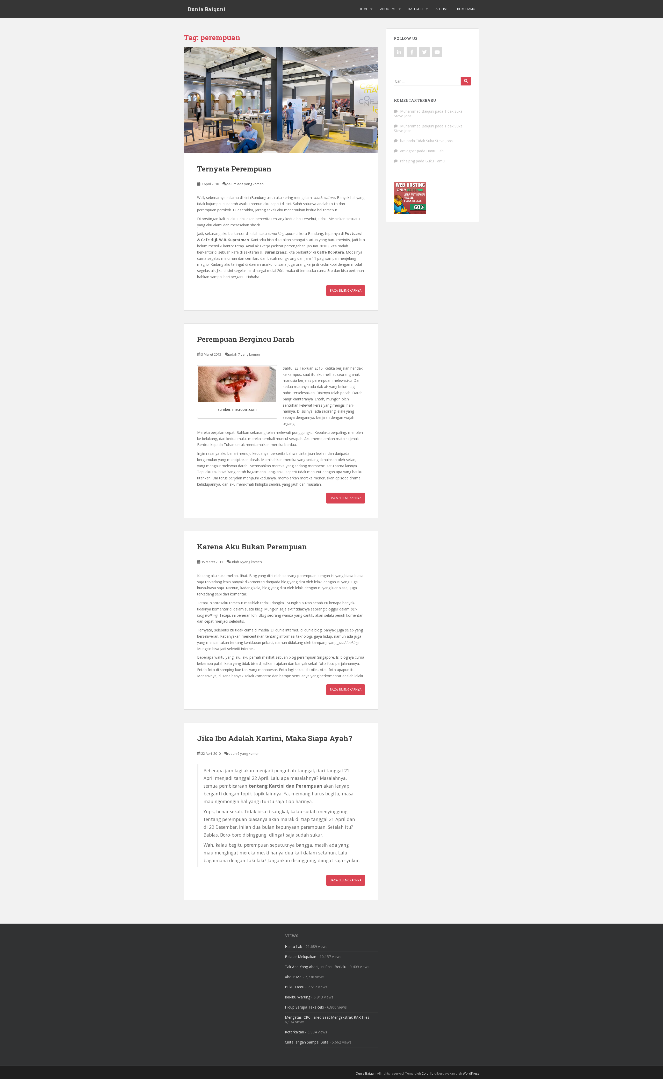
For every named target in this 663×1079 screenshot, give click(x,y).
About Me (388, 9)
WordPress (471, 1073)
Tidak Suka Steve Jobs (434, 140)
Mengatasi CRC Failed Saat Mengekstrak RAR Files (327, 1017)
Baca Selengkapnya (346, 290)
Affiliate (442, 9)
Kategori (415, 9)
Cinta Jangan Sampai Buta (306, 1042)
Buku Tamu (466, 9)
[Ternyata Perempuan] (281, 100)
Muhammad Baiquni (417, 111)
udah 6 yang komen (246, 561)
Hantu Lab (435, 150)
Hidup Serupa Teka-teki (304, 1007)
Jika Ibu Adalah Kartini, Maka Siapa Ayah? (274, 738)
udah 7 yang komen (244, 354)
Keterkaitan (294, 1032)
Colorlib (428, 1073)
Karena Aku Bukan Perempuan (252, 546)
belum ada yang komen (245, 184)
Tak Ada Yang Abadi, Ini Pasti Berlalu (315, 966)
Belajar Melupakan (300, 956)
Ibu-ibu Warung (297, 997)
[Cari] (466, 81)
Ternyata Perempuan (234, 169)
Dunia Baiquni (207, 9)
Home (363, 9)
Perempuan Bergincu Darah (245, 339)
